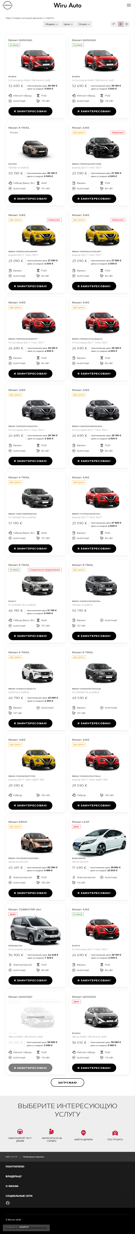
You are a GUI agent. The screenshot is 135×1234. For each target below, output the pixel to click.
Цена (67, 24)
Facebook (8, 1203)
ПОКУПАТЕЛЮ (15, 1166)
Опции (83, 24)
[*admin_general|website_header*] (7, 5)
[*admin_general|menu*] (128, 5)
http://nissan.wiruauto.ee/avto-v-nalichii (30, 18)
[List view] (127, 24)
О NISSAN (12, 1186)
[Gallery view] (121, 24)
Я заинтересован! (30, 111)
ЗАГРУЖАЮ (67, 1082)
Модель (50, 24)
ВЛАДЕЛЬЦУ (14, 1176)
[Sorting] (114, 24)
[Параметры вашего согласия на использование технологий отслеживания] (26, 1228)
